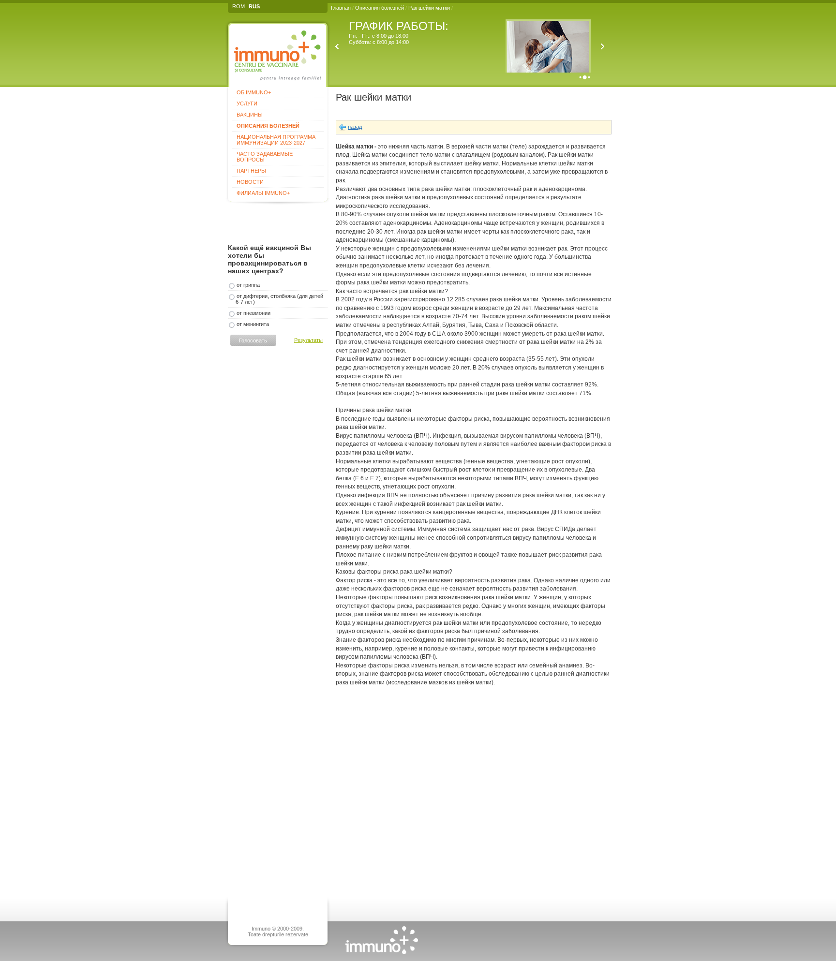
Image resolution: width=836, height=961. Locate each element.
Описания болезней (379, 8)
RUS (254, 6)
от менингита (253, 324)
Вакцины (250, 115)
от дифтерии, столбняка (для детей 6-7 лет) (279, 299)
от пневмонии (253, 313)
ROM (238, 6)
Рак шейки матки (429, 8)
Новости (250, 182)
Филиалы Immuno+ (263, 193)
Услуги (247, 103)
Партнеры (251, 171)
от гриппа (248, 285)
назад (355, 127)
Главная (341, 8)
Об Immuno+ (254, 92)
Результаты (308, 340)
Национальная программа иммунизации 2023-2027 (276, 140)
